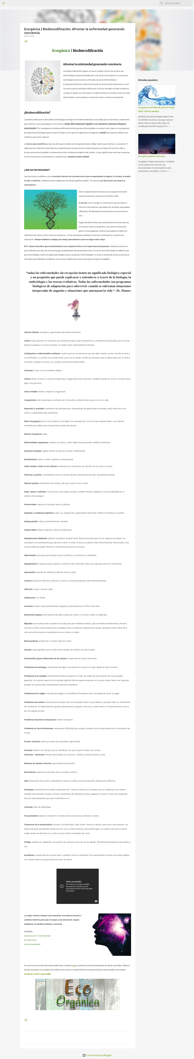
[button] (25, 41)
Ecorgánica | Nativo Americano (151, 156)
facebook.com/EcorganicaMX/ (37, 974)
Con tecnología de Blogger (99, 1055)
